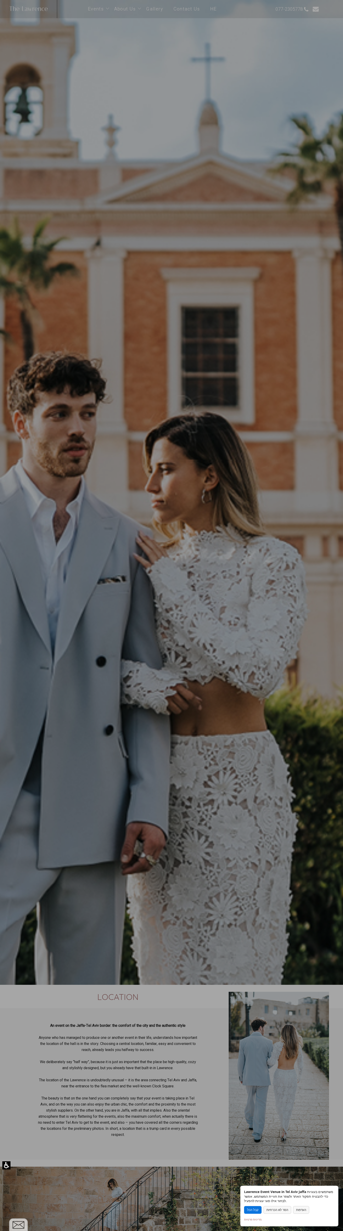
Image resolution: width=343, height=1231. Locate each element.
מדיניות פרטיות (253, 1219)
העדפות (301, 1210)
